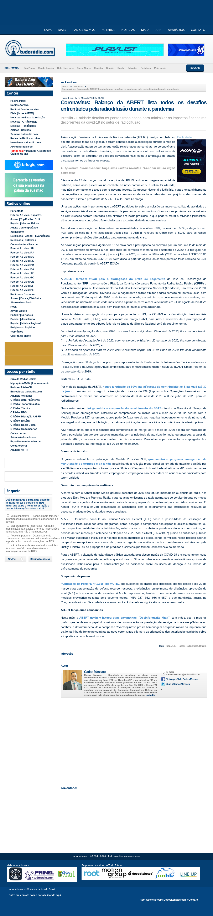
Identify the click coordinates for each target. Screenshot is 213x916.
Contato (193, 899)
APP (158, 30)
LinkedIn (150, 695)
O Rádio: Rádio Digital (23, 424)
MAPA (145, 30)
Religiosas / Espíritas (22, 327)
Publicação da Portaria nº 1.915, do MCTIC (90, 583)
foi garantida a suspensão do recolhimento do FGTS (124, 408)
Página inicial (18, 100)
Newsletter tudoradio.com (25, 142)
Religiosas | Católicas (23, 240)
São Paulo (29, 68)
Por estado (16, 211)
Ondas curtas (18, 433)
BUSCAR (195, 68)
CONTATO (198, 30)
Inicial (65, 86)
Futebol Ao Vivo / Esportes (26, 215)
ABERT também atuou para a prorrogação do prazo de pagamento (114, 279)
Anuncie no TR (19, 449)
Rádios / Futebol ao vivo (24, 109)
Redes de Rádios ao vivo (25, 138)
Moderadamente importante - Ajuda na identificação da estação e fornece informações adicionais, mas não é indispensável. (32, 528)
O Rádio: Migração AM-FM (25, 416)
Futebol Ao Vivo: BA (22, 269)
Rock (13, 306)
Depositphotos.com (175, 899)
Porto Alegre (84, 68)
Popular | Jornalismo (22, 319)
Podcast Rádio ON (21, 387)
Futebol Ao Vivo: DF (22, 285)
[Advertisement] (133, 740)
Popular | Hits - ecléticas (24, 223)
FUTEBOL (108, 30)
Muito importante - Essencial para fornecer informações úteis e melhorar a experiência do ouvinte (32, 519)
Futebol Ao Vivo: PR (22, 265)
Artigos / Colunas (20, 130)
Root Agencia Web (151, 899)
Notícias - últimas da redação (27, 117)
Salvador (132, 68)
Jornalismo (17, 231)
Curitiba (98, 68)
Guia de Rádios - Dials (23, 379)
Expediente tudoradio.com (25, 441)
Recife (121, 68)
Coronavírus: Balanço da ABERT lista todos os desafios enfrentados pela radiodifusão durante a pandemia (120, 89)
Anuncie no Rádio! (21, 395)
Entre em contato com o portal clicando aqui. (35, 895)
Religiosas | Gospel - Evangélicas (30, 236)
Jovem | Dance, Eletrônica (25, 298)
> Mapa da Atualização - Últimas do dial (31, 152)
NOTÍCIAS (128, 30)
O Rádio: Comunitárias (23, 429)
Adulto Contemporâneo (24, 227)
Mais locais (160, 68)
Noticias (78, 86)
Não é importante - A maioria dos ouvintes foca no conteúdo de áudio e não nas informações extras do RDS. (32, 548)
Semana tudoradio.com (24, 134)
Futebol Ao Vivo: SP (22, 248)
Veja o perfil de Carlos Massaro (182, 679)
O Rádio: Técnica (20, 408)
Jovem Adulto (18, 310)
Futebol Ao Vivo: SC (22, 273)
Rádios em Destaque (22, 294)
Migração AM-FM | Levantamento (29, 383)
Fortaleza (146, 68)
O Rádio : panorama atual (25, 404)
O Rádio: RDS (18, 412)
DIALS (62, 30)
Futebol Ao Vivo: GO (22, 277)
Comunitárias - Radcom (24, 244)
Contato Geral (18, 445)
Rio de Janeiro (46, 68)
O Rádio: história (20, 420)
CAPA (48, 30)
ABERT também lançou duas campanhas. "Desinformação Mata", (124, 617)
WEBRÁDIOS (176, 30)
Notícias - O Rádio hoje (23, 121)
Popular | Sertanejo (21, 315)
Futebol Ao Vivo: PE (22, 290)
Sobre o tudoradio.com (23, 437)
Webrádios (16, 331)
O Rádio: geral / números (25, 399)
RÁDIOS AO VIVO (83, 30)
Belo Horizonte (65, 68)
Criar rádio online (20, 335)
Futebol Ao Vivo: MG (22, 256)
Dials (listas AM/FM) (22, 113)
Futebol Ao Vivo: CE (22, 281)
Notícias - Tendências (23, 125)
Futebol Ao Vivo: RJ (22, 252)
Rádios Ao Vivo (19, 105)
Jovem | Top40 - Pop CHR (25, 219)
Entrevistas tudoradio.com (26, 391)
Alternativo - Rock (21, 302)
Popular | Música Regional (25, 323)
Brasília (110, 68)
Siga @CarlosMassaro (178, 684)
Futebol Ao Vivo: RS (22, 260)
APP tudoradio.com (21, 146)
